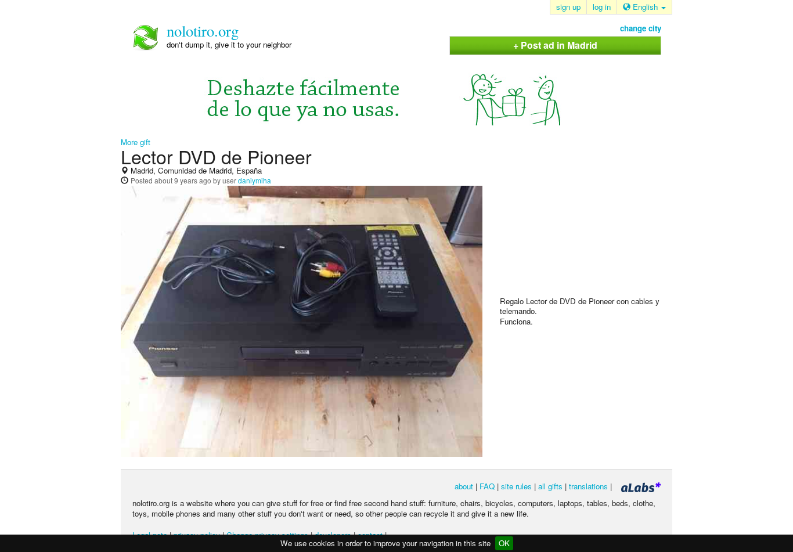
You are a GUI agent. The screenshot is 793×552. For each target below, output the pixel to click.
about (464, 486)
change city (640, 28)
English (645, 6)
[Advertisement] (587, 221)
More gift (135, 141)
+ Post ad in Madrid (555, 45)
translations (588, 486)
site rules (516, 486)
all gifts (550, 486)
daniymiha (254, 180)
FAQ (487, 486)
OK (504, 543)
